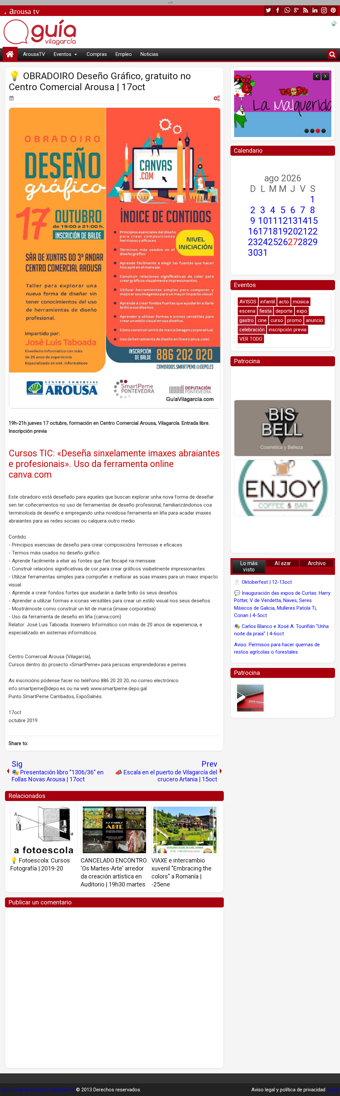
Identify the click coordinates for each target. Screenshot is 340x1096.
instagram (324, 10)
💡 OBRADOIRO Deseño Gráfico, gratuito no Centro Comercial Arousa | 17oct (100, 81)
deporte (284, 311)
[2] (312, 131)
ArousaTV (34, 54)
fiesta (265, 311)
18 (273, 231)
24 (263, 242)
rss (305, 10)
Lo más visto (249, 566)
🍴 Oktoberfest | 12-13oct (263, 582)
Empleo (124, 54)
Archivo (317, 563)
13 (293, 221)
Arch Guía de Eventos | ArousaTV (38, 1090)
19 (283, 231)
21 (303, 231)
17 (263, 231)
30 (253, 252)
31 (263, 252)
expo (302, 311)
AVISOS (247, 302)
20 (293, 231)
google (296, 10)
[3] (318, 131)
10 (263, 221)
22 (313, 231)
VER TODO (250, 339)
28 (303, 242)
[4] (323, 131)
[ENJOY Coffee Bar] (282, 488)
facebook (277, 10)
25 (273, 242)
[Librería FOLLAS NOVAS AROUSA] (282, 104)
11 (273, 221)
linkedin (314, 10)
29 (313, 242)
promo (294, 320)
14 (303, 221)
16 (253, 231)
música (301, 302)
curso (277, 320)
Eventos (62, 54)
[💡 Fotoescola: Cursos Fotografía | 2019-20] (43, 830)
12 (283, 221)
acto (284, 302)
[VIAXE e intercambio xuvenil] (184, 830)
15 (313, 221)
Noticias (149, 54)
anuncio (314, 320)
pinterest (333, 10)
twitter (268, 10)
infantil (267, 302)
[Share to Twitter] (62, 812)
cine (262, 320)
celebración (252, 330)
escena (247, 311)
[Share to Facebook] (55, 812)
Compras (97, 54)
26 (283, 242)
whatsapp (287, 10)
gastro (246, 320)
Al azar (283, 563)
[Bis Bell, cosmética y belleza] (282, 428)
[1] (306, 131)
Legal (332, 1090)
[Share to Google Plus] (70, 812)
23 (253, 242)
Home (10, 54)
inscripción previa (287, 330)
